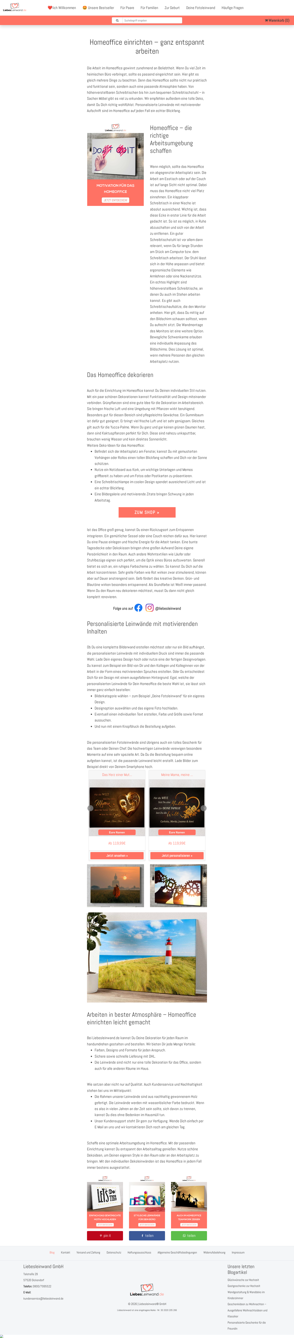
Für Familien (149, 7)
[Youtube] (279, 8)
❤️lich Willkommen (62, 7)
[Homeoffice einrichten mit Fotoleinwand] (115, 204)
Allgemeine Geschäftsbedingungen (177, 1252)
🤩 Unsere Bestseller (98, 7)
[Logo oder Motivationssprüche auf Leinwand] (147, 1227)
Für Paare (127, 7)
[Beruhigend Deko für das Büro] (115, 905)
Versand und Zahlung (88, 1252)
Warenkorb (278, 20)
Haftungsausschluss (139, 1252)
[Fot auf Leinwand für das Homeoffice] (178, 905)
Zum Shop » (147, 512)
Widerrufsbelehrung (214, 1252)
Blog (52, 1252)
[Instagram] (288, 8)
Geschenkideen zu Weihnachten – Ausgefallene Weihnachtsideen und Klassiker (247, 1310)
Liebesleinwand (124, 1310)
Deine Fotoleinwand (200, 7)
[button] (105, 1235)
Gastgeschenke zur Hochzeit (244, 1286)
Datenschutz (114, 1252)
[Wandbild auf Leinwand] (189, 1227)
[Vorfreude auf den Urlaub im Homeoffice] (147, 1001)
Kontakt (65, 1252)
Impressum (238, 1252)
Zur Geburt (172, 7)
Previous (90, 808)
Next (204, 808)
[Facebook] (270, 8)
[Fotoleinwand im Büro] (105, 1227)
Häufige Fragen (233, 7)
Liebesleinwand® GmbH (152, 1304)
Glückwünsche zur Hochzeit (243, 1280)
